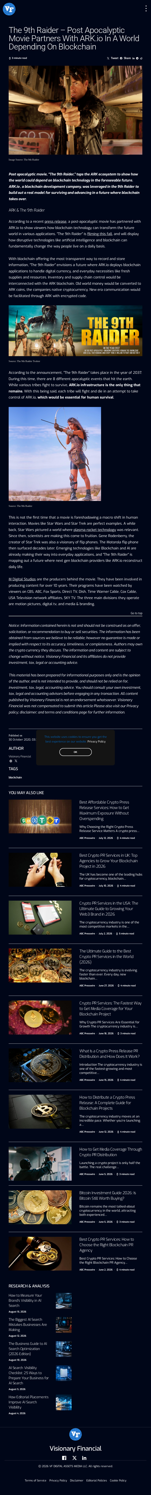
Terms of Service (35, 1480)
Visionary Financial (20, 756)
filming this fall (99, 234)
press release (55, 221)
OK (75, 752)
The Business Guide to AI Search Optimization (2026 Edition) (28, 1348)
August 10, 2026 (17, 1360)
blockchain (15, 777)
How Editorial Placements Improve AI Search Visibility (28, 1402)
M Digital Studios (22, 579)
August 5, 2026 (17, 1389)
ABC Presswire (87, 838)
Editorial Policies (96, 1480)
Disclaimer (76, 1480)
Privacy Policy (96, 741)
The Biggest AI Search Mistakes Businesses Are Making (28, 1324)
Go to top (136, 613)
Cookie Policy (118, 1480)
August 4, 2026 (17, 1413)
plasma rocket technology (95, 529)
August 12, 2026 (17, 1335)
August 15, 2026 (17, 1311)
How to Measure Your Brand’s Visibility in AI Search (25, 1300)
